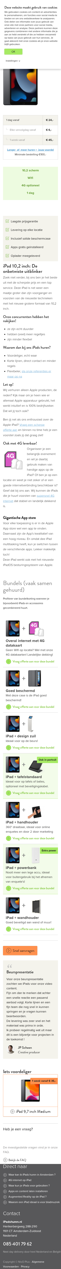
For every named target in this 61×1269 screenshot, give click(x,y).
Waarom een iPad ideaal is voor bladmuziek (34, 1202)
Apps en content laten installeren (28, 1191)
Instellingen (12, 60)
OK (13, 51)
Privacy (25, 1266)
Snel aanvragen (18, 950)
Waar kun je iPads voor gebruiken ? (29, 1185)
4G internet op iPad (19, 1180)
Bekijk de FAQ (17, 1160)
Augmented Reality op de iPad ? (27, 1196)
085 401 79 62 (17, 1244)
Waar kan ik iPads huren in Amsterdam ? (31, 1174)
